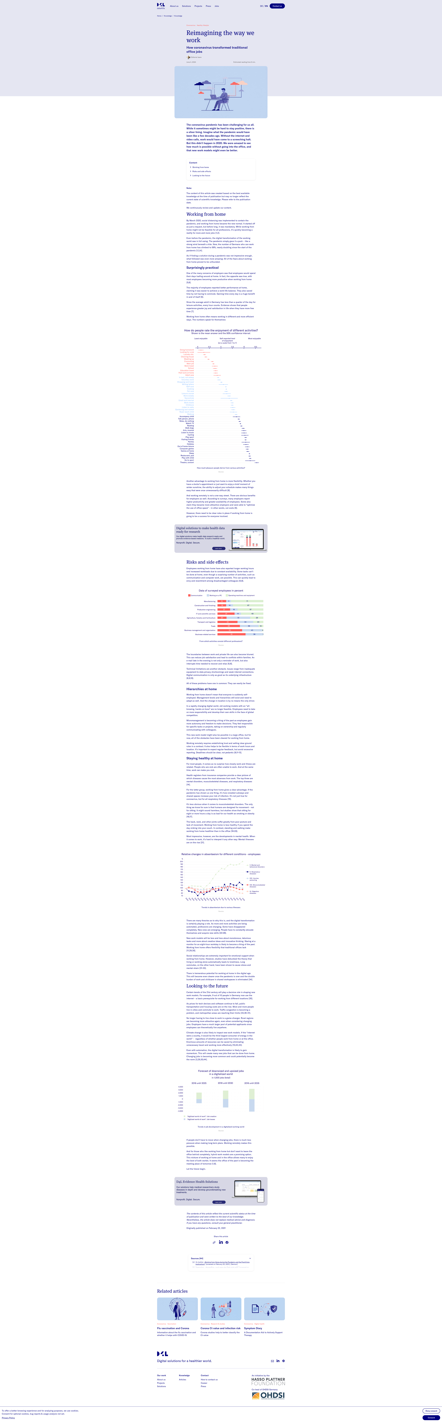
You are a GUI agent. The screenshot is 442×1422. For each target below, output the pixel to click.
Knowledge (168, 16)
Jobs (217, 6)
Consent (431, 1417)
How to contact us (209, 1379)
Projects (198, 6)
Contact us (277, 6)
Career (204, 1383)
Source (221, 472)
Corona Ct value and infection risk (220, 1328)
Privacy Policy (8, 1417)
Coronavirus (190, 25)
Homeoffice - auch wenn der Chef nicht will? (222, 1267)
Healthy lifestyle (203, 25)
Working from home (200, 167)
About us (174, 6)
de (261, 6)
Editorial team (196, 57)
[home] (161, 6)
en (266, 6)
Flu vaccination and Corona (173, 1328)
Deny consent (431, 1411)
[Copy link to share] (214, 1242)
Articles (182, 1379)
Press (208, 6)
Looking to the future (201, 175)
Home (159, 16)
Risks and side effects (201, 171)
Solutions (186, 6)
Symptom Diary (253, 1328)
